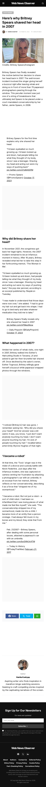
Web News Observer (23, 3)
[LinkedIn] (28, 754)
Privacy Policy (21, 763)
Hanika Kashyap (23, 677)
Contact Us (23, 760)
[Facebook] (18, 754)
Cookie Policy (34, 763)
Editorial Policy (35, 760)
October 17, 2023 (15, 333)
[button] (3, 3)
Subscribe (22, 726)
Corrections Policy (32, 766)
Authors (13, 760)
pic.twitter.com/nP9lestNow (20, 325)
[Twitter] (23, 754)
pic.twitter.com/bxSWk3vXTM (21, 541)
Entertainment (8, 12)
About (5, 760)
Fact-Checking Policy (15, 766)
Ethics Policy (9, 763)
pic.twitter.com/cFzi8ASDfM (20, 170)
